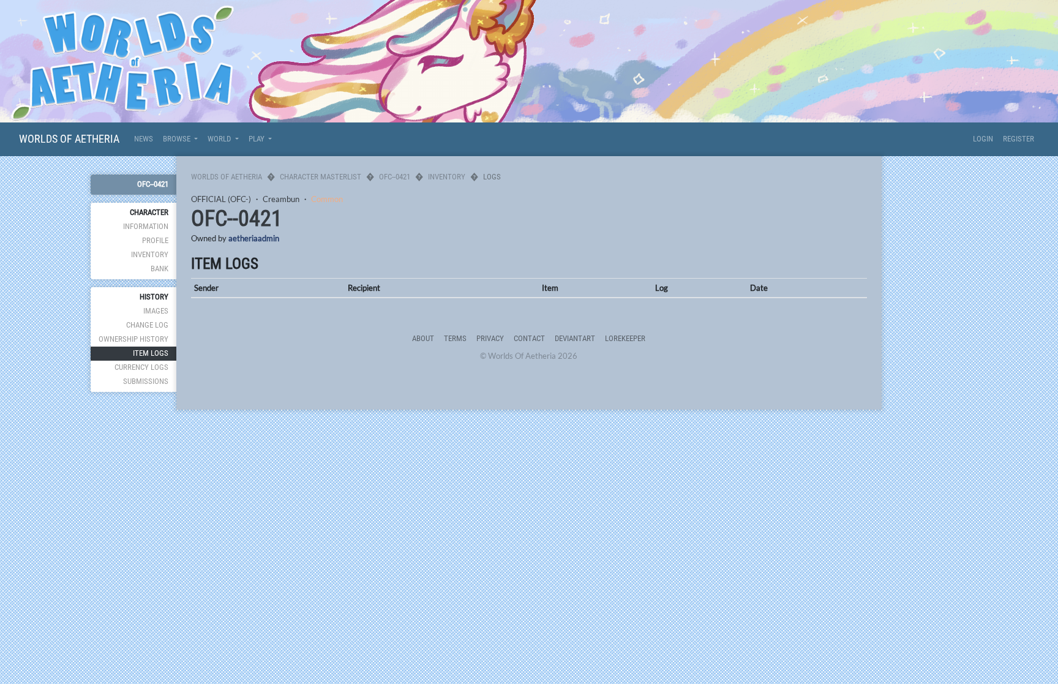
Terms (455, 338)
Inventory (149, 254)
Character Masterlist (320, 176)
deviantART (575, 338)
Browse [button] (177, 138)
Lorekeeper (625, 338)
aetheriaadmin (253, 238)
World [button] (220, 138)
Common (327, 199)
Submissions (145, 381)
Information (145, 226)
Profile (155, 240)
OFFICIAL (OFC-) (221, 199)
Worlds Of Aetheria (69, 138)
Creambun (281, 199)
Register (1018, 138)
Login (983, 138)
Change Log (147, 324)
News (143, 138)
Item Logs (150, 353)
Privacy (490, 338)
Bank (159, 268)
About (423, 338)
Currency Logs (141, 367)
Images (155, 310)
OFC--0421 (152, 184)
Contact (529, 338)
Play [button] (257, 138)
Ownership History (133, 339)
